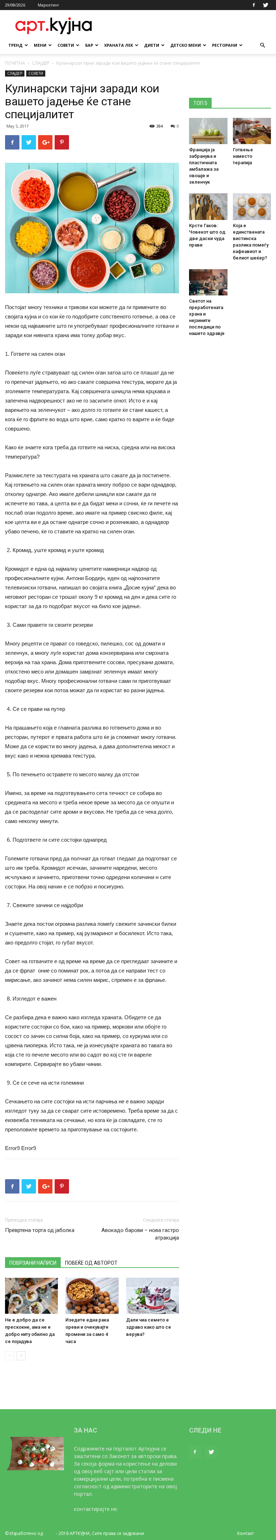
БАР (89, 45)
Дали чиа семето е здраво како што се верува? (148, 1327)
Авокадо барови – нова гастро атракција (140, 1234)
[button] (262, 45)
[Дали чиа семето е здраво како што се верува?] (152, 1296)
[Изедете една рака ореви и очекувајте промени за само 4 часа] (91, 1296)
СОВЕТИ (66, 45)
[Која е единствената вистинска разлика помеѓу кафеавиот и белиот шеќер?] (252, 206)
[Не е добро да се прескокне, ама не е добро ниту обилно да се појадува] (31, 1296)
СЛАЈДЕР (41, 63)
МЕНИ (40, 45)
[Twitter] (265, 5)
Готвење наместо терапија (243, 156)
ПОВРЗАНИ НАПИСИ (32, 1263)
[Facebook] (253, 5)
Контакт (245, 1533)
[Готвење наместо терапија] (252, 131)
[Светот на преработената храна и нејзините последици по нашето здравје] (208, 282)
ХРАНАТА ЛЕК (118, 45)
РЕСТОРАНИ (224, 45)
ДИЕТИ (151, 45)
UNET (49, 1533)
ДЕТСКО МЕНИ (185, 45)
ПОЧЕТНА (15, 63)
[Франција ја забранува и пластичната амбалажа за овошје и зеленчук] (208, 131)
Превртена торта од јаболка (39, 1230)
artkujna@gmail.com (143, 1508)
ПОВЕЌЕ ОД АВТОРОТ (91, 1263)
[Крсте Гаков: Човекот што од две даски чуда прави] (208, 206)
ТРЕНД (15, 45)
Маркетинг (48, 5)
